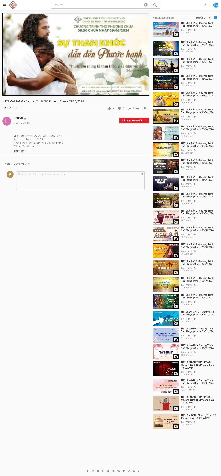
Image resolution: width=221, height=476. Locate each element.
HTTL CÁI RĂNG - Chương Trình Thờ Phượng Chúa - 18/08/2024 (197, 229)
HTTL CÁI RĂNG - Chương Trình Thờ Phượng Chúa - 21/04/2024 (197, 111)
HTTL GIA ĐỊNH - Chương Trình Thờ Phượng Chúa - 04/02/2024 (197, 330)
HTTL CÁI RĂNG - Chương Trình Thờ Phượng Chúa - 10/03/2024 (197, 24)
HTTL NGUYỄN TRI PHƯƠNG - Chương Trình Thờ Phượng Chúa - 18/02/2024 (198, 365)
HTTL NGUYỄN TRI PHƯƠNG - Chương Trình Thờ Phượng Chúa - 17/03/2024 (198, 400)
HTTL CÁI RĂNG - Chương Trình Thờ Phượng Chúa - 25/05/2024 (197, 161)
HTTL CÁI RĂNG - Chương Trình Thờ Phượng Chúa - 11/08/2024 (197, 212)
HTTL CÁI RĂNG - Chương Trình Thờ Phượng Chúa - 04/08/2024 (197, 195)
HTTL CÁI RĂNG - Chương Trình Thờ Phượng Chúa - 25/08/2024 (197, 245)
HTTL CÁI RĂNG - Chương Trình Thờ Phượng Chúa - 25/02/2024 (197, 94)
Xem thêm (20, 150)
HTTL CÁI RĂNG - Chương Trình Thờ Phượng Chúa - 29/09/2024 (197, 262)
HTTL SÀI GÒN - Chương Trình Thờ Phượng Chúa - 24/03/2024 (198, 416)
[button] (146, 5)
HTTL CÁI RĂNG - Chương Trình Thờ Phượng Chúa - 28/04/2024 (197, 128)
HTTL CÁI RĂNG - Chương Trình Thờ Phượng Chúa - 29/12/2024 (197, 296)
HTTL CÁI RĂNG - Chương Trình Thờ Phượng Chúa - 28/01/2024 (197, 60)
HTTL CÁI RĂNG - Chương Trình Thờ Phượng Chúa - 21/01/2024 (197, 43)
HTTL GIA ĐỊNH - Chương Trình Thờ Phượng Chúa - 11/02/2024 (197, 347)
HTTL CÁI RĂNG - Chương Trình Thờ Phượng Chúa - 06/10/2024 (197, 279)
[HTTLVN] (6, 121)
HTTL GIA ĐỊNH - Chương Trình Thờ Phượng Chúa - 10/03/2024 (197, 381)
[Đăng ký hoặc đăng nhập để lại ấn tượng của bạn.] (80, 181)
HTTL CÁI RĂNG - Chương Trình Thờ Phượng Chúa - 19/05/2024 (197, 144)
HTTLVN (189, 30)
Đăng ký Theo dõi (134, 120)
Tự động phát (204, 18)
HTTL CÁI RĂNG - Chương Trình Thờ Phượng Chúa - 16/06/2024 (197, 178)
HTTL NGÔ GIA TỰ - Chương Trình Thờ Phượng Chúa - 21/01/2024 (198, 313)
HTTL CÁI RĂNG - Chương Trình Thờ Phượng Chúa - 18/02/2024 (197, 77)
